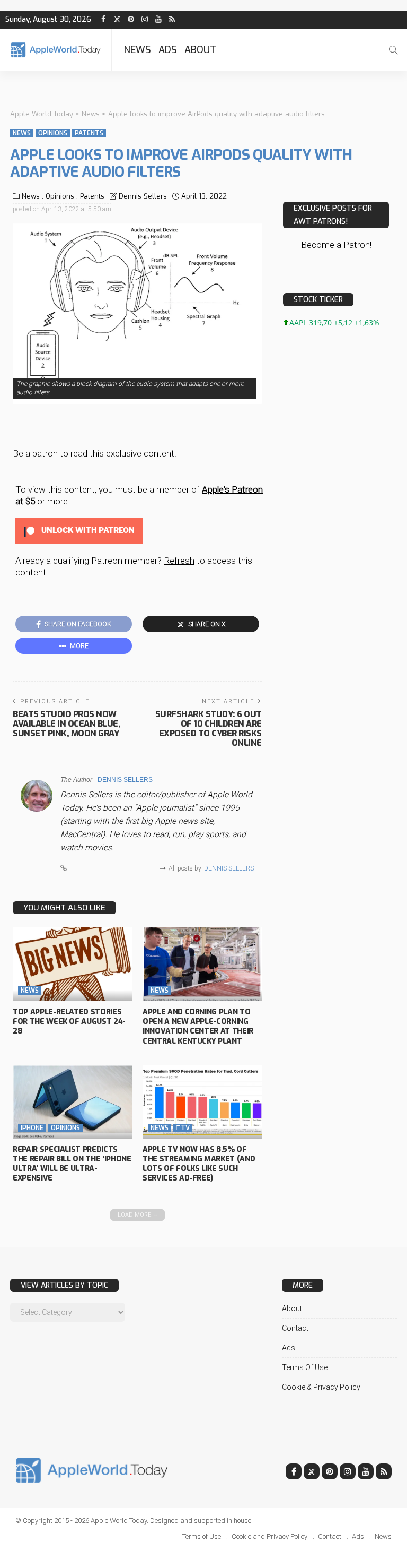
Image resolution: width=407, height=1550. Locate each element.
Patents (89, 133)
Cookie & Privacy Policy (321, 1387)
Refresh (179, 560)
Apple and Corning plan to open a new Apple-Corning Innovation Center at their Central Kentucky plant (198, 1026)
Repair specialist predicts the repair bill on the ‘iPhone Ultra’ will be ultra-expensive (72, 1164)
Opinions (52, 133)
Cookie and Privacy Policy (269, 1536)
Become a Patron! (336, 244)
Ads (167, 50)
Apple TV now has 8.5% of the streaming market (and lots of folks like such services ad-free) (199, 1164)
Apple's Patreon (232, 489)
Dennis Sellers (143, 196)
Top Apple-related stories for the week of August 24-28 (69, 1021)
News (137, 50)
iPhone (32, 1128)
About (200, 50)
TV (183, 1128)
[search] (393, 50)
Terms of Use (305, 1367)
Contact (295, 1328)
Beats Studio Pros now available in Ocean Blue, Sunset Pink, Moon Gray (66, 724)
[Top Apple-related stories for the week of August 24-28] (72, 964)
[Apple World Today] (56, 49)
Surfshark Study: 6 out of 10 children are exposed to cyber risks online (208, 728)
